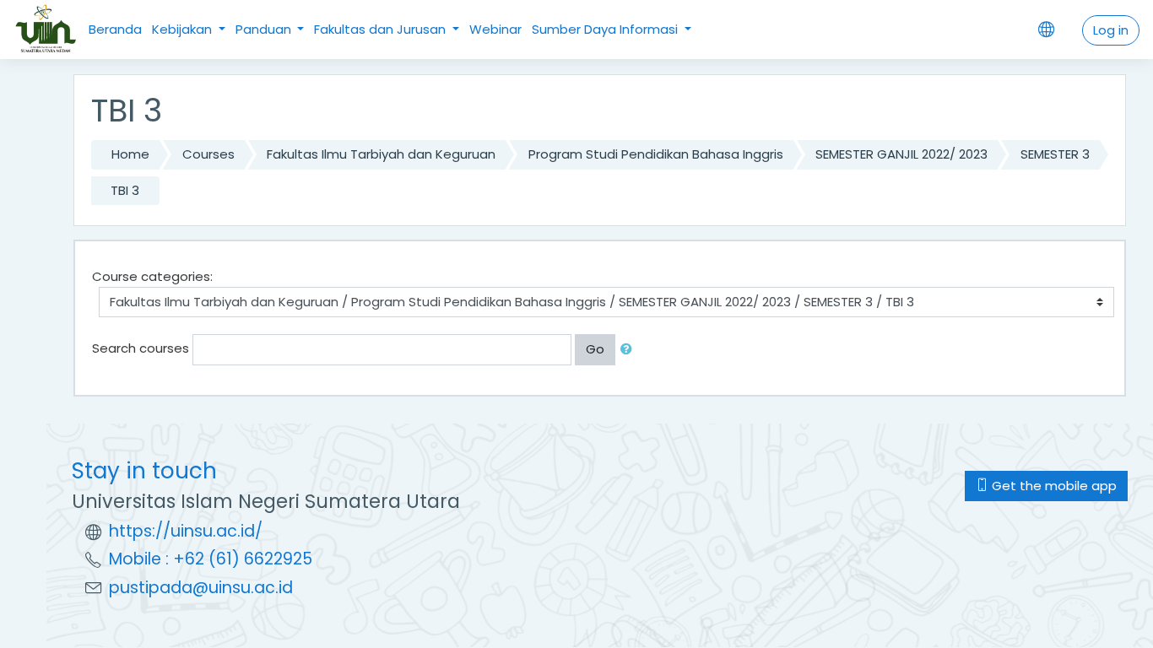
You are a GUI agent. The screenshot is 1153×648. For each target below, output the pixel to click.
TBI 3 (125, 190)
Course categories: (152, 276)
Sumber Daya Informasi (606, 29)
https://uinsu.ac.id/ (186, 531)
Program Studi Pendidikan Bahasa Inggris (655, 154)
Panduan (265, 29)
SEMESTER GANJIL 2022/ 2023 (901, 154)
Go (595, 349)
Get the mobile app (1052, 485)
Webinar (495, 29)
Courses (208, 154)
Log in (1111, 30)
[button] (630, 349)
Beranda (115, 29)
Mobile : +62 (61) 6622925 (210, 559)
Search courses (140, 348)
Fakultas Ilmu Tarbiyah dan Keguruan (381, 154)
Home (130, 154)
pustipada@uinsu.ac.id (201, 587)
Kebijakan (183, 29)
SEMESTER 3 (1055, 154)
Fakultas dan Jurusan (381, 29)
